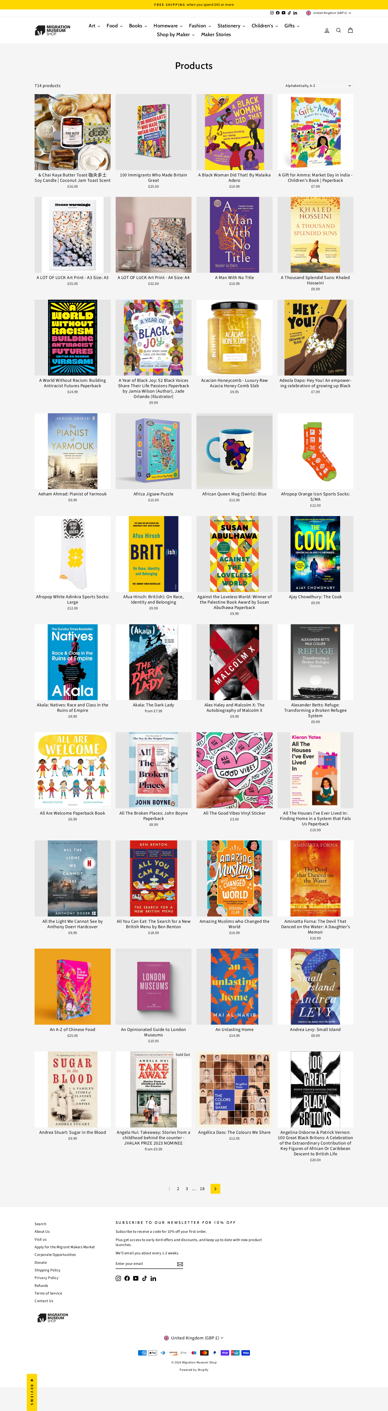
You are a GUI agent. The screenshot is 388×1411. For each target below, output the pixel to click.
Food (113, 26)
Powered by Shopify (194, 1370)
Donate (41, 1262)
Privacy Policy (46, 1278)
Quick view (73, 164)
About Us (42, 1231)
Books (136, 26)
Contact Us (44, 1301)
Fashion (198, 26)
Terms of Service (48, 1293)
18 (202, 1189)
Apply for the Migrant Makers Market (65, 1247)
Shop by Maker (174, 34)
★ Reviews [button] (31, 1392)
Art (93, 26)
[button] (89, 1369)
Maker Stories (216, 34)
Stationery (230, 26)
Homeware (166, 26)
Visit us (40, 1239)
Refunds (41, 1285)
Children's (263, 26)
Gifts (290, 26)
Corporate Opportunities (55, 1254)
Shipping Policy (48, 1270)
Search (40, 1224)
